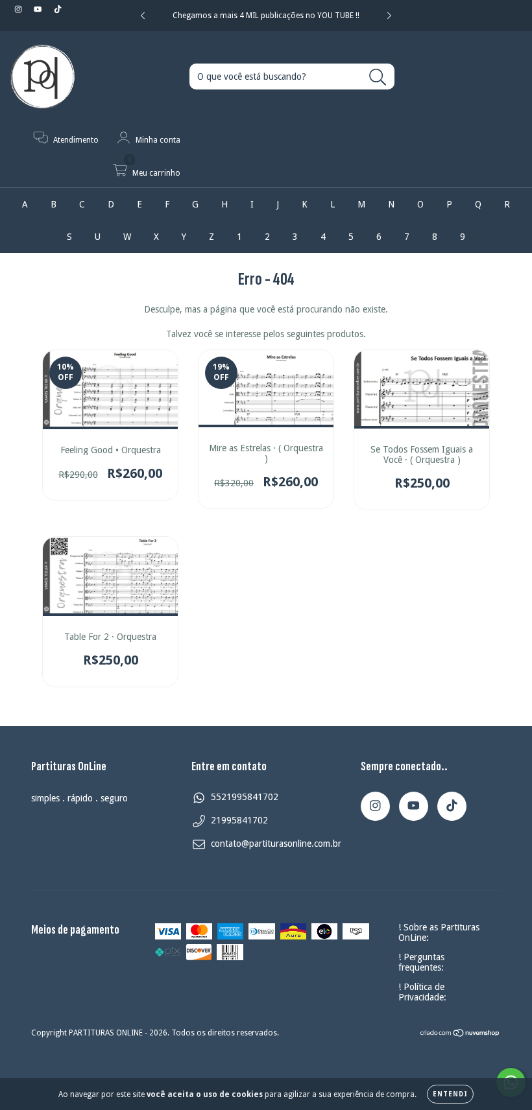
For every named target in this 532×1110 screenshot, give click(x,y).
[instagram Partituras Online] (19, 9)
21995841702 (239, 820)
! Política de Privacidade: (422, 992)
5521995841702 (244, 797)
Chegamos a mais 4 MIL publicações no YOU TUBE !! (266, 15)
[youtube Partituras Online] (39, 9)
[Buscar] (378, 77)
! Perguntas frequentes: (421, 962)
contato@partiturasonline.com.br (276, 843)
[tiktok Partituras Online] (57, 9)
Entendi (450, 1094)
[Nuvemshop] (460, 1034)
